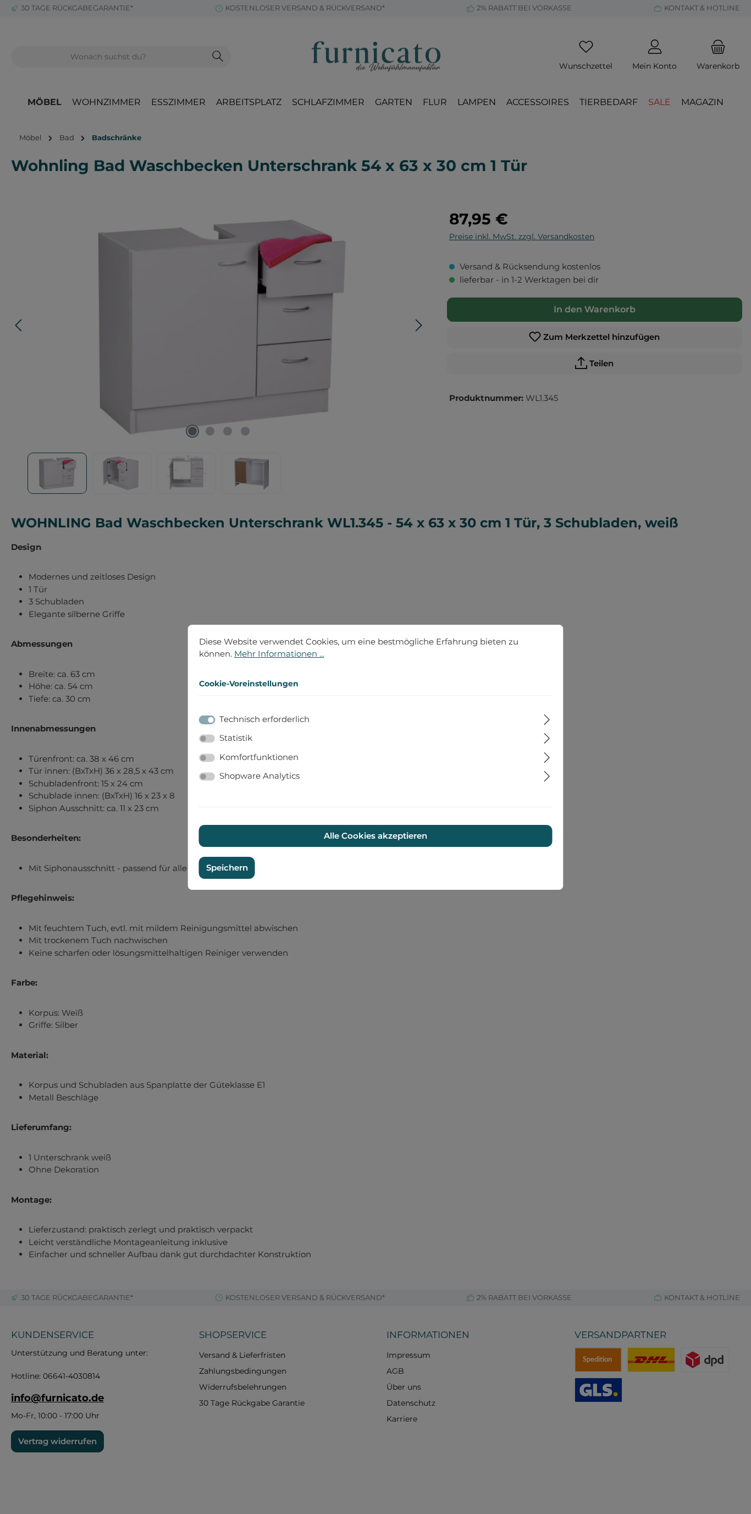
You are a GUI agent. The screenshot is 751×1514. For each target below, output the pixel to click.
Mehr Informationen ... (279, 653)
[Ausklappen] (547, 718)
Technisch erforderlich (264, 719)
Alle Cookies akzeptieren (375, 835)
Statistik (235, 738)
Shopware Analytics (259, 775)
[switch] (207, 738)
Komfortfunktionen (259, 757)
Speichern (227, 867)
